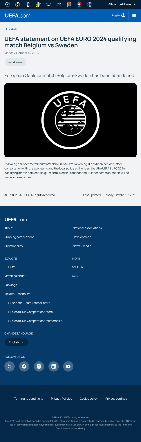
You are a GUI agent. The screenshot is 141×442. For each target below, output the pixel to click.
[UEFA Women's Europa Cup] (38, 4)
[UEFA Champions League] (7, 4)
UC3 (75, 276)
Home (17, 15)
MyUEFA (77, 267)
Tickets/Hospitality (17, 294)
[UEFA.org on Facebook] (24, 370)
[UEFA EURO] (79, 4)
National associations (87, 228)
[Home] (15, 219)
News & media (82, 246)
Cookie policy (88, 399)
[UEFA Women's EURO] (90, 4)
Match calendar (15, 276)
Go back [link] (13, 28)
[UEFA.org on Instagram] (39, 370)
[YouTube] (68, 370)
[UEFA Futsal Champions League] (59, 4)
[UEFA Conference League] (28, 4)
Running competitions (19, 237)
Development (82, 237)
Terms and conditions (28, 399)
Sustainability (13, 246)
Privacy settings (116, 399)
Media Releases (16, 62)
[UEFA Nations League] (69, 4)
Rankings (10, 285)
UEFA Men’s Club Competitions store (28, 312)
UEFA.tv (9, 267)
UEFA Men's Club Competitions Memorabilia (33, 321)
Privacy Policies (61, 399)
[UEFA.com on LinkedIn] (53, 370)
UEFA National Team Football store (27, 303)
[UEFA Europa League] (18, 4)
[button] (133, 15)
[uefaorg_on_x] (9, 370)
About (8, 228)
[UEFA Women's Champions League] (48, 4)
